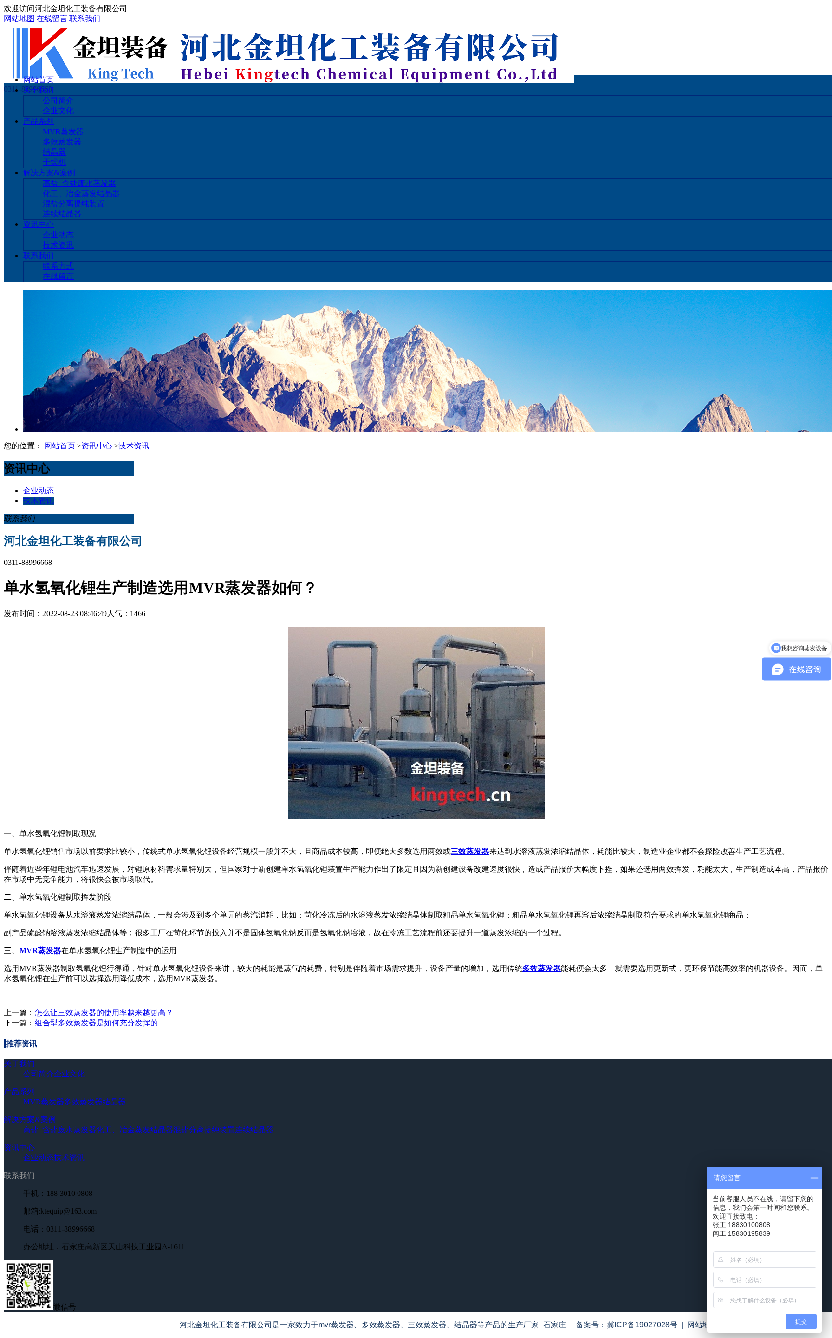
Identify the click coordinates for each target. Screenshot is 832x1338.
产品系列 (38, 121)
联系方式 (58, 266)
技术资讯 (58, 245)
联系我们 (84, 18)
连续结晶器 (62, 214)
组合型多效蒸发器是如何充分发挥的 (96, 1023)
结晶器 (54, 152)
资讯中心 (38, 224)
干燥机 (54, 162)
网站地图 (19, 18)
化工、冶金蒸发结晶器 (81, 193)
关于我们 (38, 90)
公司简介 (58, 100)
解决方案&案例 (49, 173)
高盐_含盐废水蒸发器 (79, 183)
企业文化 (58, 110)
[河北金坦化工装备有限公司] (289, 80)
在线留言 (52, 18)
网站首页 (38, 80)
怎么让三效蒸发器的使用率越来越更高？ (104, 1013)
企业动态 (58, 235)
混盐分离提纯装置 (73, 203)
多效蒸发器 (62, 142)
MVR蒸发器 (63, 132)
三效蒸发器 (470, 851)
